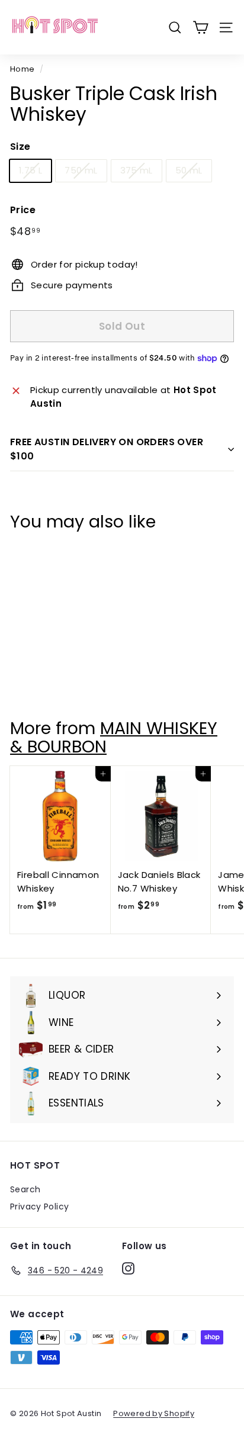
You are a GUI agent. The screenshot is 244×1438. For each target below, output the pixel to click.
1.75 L (30, 170)
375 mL (136, 170)
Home (22, 69)
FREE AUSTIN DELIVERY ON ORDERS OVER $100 (106, 449)
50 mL (189, 170)
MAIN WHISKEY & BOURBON (113, 737)
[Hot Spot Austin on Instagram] (128, 1268)
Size (20, 146)
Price (23, 210)
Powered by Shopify (153, 1413)
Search (25, 1189)
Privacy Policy (39, 1206)
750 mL (81, 170)
